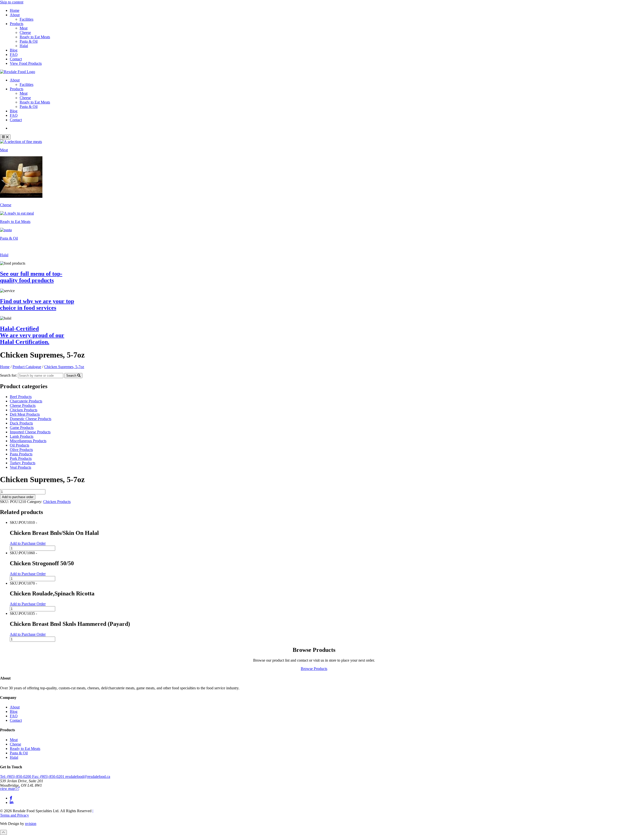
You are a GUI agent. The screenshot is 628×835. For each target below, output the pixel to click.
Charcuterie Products (26, 401)
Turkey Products (22, 463)
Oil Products (19, 445)
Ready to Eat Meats (35, 37)
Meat (23, 28)
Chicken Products (23, 410)
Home (14, 10)
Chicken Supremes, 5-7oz (64, 367)
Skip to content (11, 2)
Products (16, 24)
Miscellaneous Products (28, 441)
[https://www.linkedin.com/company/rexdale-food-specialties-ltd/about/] (11, 802)
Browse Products (314, 669)
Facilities (26, 19)
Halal (24, 46)
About (15, 15)
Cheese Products (23, 405)
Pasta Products (21, 454)
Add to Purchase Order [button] (28, 543)
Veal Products (20, 467)
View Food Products (26, 63)
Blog (13, 50)
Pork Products (21, 458)
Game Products (22, 427)
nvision (30, 824)
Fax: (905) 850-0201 (48, 776)
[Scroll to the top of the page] (3, 832)
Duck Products (21, 423)
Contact (16, 59)
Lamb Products (21, 436)
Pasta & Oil (29, 41)
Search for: (8, 375)
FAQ (14, 54)
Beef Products (21, 397)
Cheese (25, 32)
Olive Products (21, 450)
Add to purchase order (17, 497)
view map (8, 788)
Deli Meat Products (25, 414)
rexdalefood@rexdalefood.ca (87, 776)
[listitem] (314, 146)
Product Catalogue (28, 128)
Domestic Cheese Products (30, 419)
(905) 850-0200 (16, 776)
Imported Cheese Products (30, 432)
